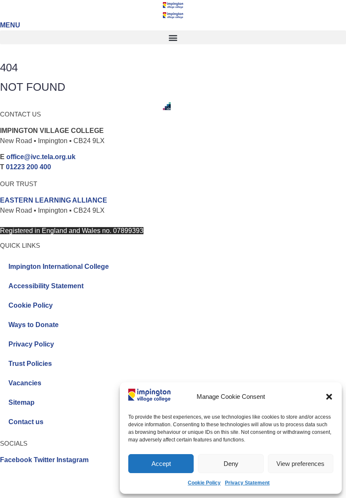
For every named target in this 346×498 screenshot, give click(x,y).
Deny (231, 463)
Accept (161, 463)
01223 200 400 (28, 167)
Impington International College (58, 266)
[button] (329, 396)
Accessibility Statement (46, 286)
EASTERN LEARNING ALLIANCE (53, 200)
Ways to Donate (33, 324)
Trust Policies (30, 363)
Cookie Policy (204, 483)
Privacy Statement (247, 483)
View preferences (300, 463)
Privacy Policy (31, 344)
